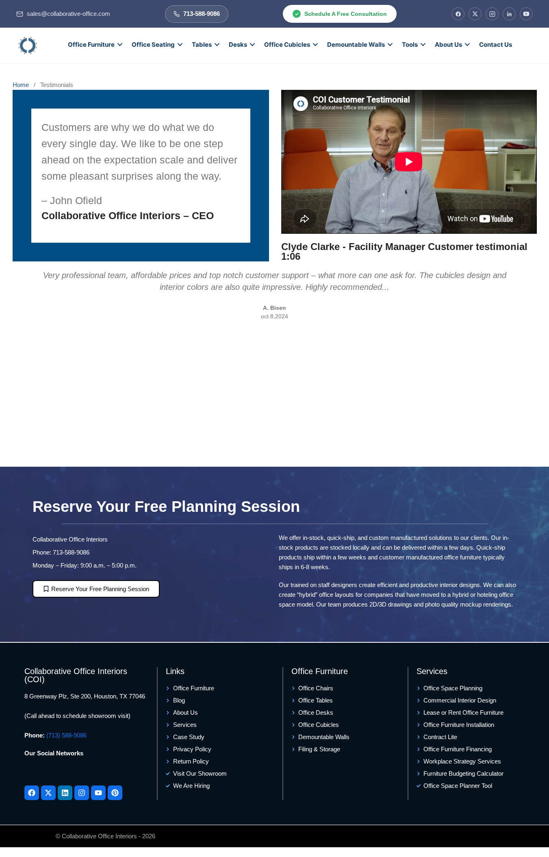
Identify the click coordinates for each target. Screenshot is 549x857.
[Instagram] (492, 13)
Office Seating (153, 44)
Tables (202, 44)
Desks (238, 44)
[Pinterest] (115, 792)
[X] (475, 13)
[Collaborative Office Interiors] (27, 45)
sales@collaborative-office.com (68, 14)
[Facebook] (457, 13)
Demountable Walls (356, 44)
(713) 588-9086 (66, 735)
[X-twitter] (48, 792)
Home (21, 84)
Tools (410, 44)
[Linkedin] (65, 792)
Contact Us (495, 44)
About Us (448, 44)
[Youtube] (98, 792)
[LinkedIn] (509, 13)
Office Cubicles (287, 44)
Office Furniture (91, 44)
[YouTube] (526, 13)
